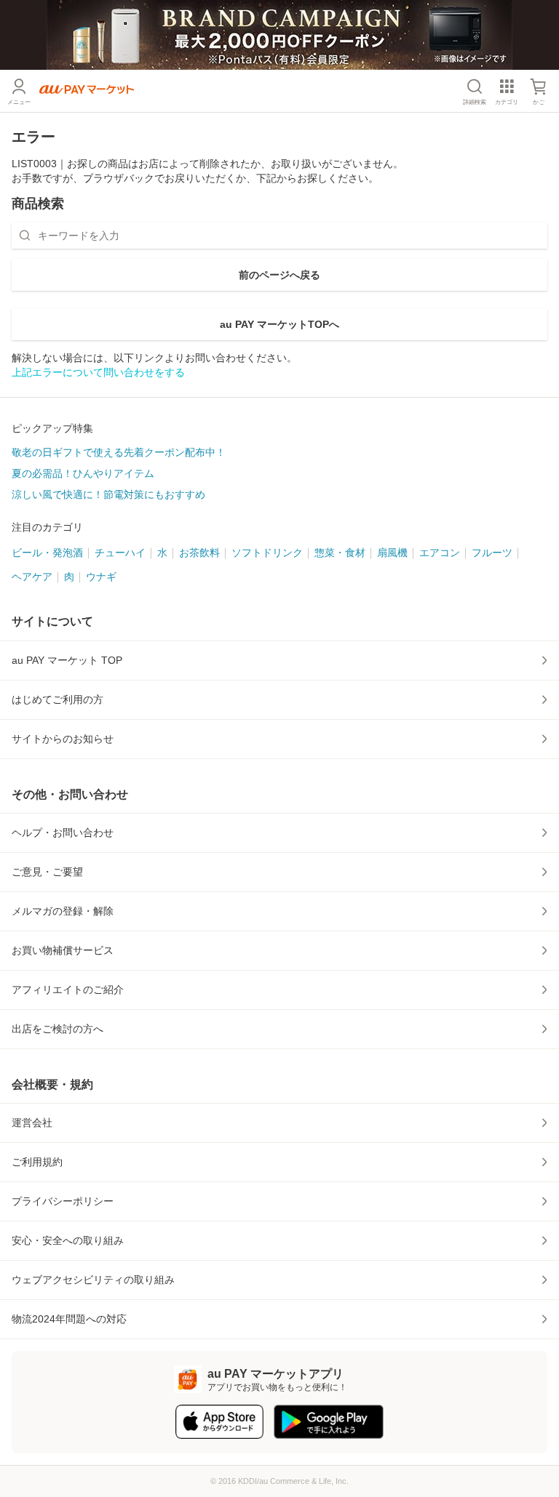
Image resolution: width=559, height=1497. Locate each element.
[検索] (25, 235)
